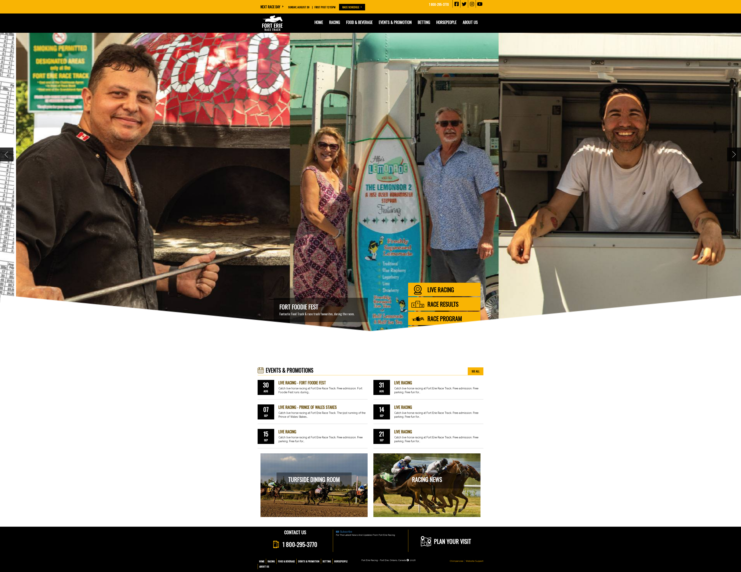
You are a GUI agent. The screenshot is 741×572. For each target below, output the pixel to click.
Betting (424, 22)
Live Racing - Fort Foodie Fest (302, 383)
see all (476, 371)
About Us (264, 566)
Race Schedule (350, 7)
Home (319, 22)
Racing (271, 561)
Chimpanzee (456, 561)
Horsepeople (341, 561)
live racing (440, 289)
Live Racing (403, 383)
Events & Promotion (395, 22)
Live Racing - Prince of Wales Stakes (307, 407)
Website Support (474, 561)
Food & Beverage (286, 561)
